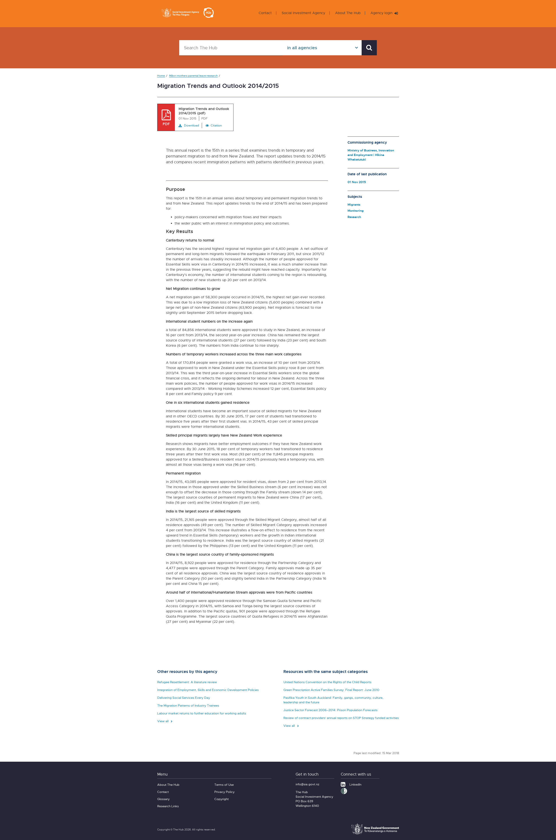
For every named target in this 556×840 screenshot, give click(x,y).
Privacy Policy (224, 792)
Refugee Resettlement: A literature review (187, 682)
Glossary (163, 799)
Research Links (168, 806)
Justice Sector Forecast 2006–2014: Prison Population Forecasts (330, 710)
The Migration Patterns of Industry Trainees (188, 705)
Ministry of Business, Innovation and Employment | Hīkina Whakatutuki (371, 154)
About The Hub (348, 13)
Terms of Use (224, 784)
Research (354, 217)
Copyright (221, 799)
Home (161, 75)
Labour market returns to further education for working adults (201, 713)
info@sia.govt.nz (307, 784)
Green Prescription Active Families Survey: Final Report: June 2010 (331, 690)
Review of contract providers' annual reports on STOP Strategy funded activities (341, 718)
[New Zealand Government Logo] (375, 833)
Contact (265, 13)
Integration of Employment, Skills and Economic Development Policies (208, 690)
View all (163, 721)
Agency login (382, 13)
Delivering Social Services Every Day (183, 697)
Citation (216, 125)
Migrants (354, 204)
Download (191, 125)
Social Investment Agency (303, 13)
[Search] (369, 47)
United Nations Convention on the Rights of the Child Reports (327, 682)
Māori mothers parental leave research (193, 75)
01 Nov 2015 (357, 182)
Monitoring (356, 210)
